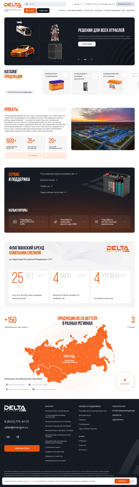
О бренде (82, 441)
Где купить (131, 10)
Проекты (62, 10)
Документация (47, 180)
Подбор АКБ (43, 10)
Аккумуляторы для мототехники (58, 421)
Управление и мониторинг (55, 461)
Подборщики (84, 424)
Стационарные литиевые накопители (55, 416)
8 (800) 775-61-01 (16, 421)
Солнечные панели (52, 447)
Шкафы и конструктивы (54, 452)
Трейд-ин (45, 186)
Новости (82, 445)
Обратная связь (22, 448)
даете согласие (32, 481)
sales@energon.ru (107, 4)
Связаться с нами (124, 4)
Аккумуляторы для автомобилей (58, 426)
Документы (98, 10)
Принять (122, 481)
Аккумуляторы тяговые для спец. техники (58, 436)
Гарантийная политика (51, 192)
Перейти (89, 53)
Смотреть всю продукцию (19, 92)
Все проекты (33, 155)
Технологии (88, 10)
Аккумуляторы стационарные (57, 411)
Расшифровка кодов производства (57, 173)
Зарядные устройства (54, 456)
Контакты (83, 450)
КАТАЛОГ (32, 10)
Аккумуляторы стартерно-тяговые (59, 430)
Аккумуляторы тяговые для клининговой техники (56, 442)
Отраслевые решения (74, 10)
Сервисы (82, 420)
